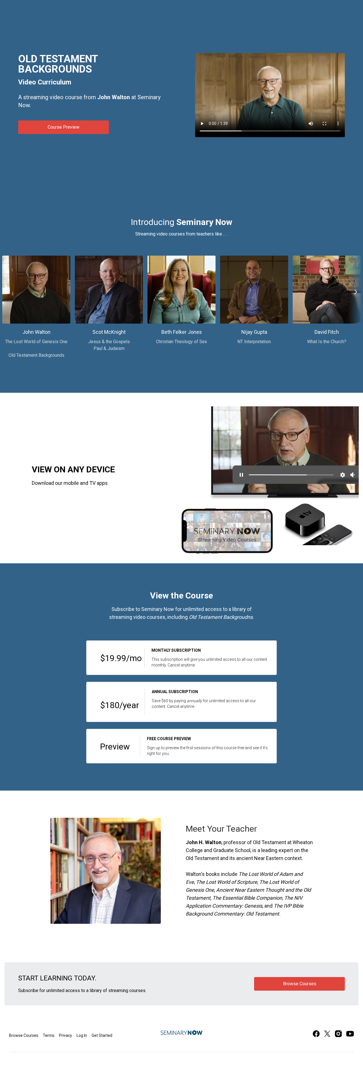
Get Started (102, 1035)
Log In (82, 1035)
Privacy (65, 1035)
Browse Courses (23, 1035)
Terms (48, 1035)
